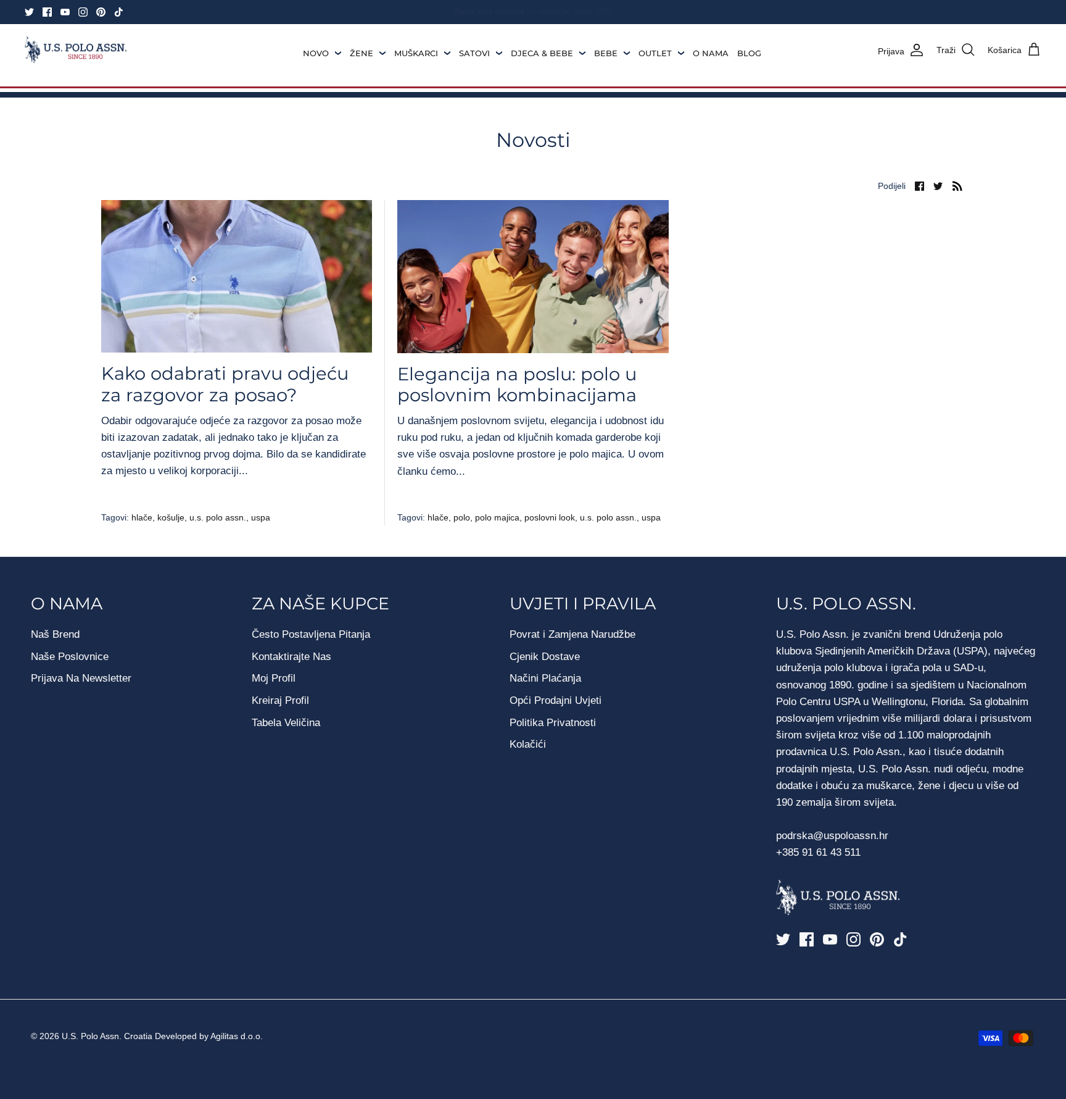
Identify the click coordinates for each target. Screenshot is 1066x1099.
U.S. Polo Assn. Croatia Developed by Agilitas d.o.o (161, 1036)
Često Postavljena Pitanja (311, 634)
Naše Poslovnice (70, 656)
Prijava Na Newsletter (81, 678)
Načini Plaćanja (545, 678)
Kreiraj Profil (280, 700)
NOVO (316, 53)
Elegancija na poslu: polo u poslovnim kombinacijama (517, 384)
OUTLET (655, 53)
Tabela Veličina (286, 723)
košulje (170, 517)
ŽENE (361, 53)
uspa (260, 517)
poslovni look (549, 517)
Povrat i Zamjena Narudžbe (572, 634)
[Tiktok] (118, 12)
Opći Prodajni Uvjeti (555, 700)
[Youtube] (65, 12)
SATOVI (474, 53)
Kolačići (528, 744)
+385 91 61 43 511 (818, 852)
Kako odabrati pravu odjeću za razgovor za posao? (225, 384)
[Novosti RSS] (957, 185)
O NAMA (711, 53)
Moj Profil (273, 678)
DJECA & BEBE (542, 53)
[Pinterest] (100, 12)
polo (461, 517)
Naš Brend (55, 634)
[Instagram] (83, 12)
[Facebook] (47, 12)
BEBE (606, 53)
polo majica (497, 517)
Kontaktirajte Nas (291, 656)
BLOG (749, 53)
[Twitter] (29, 12)
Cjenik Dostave (545, 656)
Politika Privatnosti (553, 723)
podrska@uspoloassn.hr (833, 836)
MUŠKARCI (416, 53)
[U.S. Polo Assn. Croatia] (75, 50)
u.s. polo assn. (217, 517)
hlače (141, 517)
